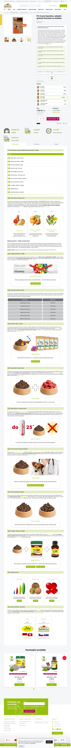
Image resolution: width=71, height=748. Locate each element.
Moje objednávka (7, 726)
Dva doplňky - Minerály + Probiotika (16, 185)
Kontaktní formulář (57, 733)
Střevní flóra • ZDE (40, 566)
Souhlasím (49, 741)
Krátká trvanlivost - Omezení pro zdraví (17, 175)
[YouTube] (57, 729)
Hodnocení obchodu (7, 730)
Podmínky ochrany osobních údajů (22, 1)
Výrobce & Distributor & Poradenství (16, 192)
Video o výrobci (47, 206)
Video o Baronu (40, 612)
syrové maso (57, 328)
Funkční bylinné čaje (20, 331)
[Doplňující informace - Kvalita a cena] (35, 588)
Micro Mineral (49, 534)
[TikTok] (60, 729)
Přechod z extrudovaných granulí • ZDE (35, 485)
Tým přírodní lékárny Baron (24, 612)
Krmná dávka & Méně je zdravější (16, 164)
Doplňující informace (13, 188)
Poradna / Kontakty (7, 728)
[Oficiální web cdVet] (27, 629)
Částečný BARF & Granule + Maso (16, 171)
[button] (34, 689)
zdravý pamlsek (24, 496)
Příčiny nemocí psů (22, 723)
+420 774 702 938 (57, 726)
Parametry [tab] (36, 144)
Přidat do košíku (52, 118)
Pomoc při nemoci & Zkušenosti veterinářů (17, 178)
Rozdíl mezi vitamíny (32, 259)
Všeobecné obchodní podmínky (9, 1)
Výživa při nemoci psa (32, 454)
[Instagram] (55, 729)
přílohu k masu (20, 375)
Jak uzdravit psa (22, 725)
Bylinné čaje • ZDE (35, 361)
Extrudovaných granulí (19, 452)
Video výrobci (33, 612)
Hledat (39, 5)
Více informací (33, 743)
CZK (64, 1)
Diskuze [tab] (56, 144)
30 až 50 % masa (56, 372)
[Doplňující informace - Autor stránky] (52, 588)
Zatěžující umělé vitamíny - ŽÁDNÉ (16, 161)
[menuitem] (5, 9)
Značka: (39, 22)
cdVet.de (50, 43)
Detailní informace (40, 81)
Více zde (19, 600)
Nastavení (21, 746)
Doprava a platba (33, 1)
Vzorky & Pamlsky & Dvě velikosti (16, 181)
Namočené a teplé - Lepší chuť (15, 168)
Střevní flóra (18, 537)
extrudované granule (23, 411)
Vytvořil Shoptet (56, 744)
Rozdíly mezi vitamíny (35, 283)
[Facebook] (53, 729)
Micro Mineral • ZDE (31, 566)
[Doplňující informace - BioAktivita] (19, 588)
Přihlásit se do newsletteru (29, 711)
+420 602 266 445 (57, 724)
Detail (19, 684)
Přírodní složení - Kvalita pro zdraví (16, 158)
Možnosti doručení (56, 112)
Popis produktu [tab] (15, 144)
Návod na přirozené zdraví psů (24, 721)
